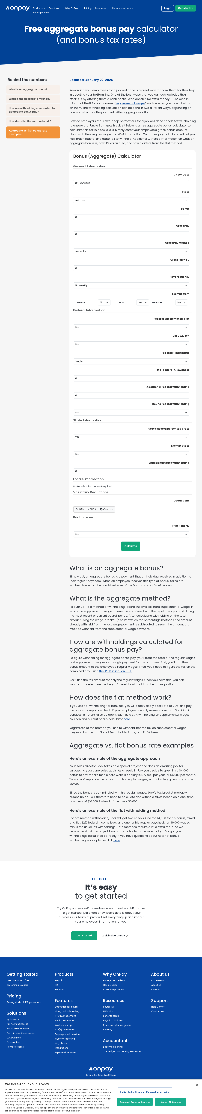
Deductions (181, 500)
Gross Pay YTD (179, 260)
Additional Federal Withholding (167, 387)
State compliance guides (117, 1025)
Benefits (59, 989)
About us (156, 985)
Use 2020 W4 (180, 336)
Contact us (157, 1011)
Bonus (185, 209)
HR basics (108, 1011)
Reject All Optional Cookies (135, 1101)
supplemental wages (130, 103)
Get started (185, 8)
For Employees (41, 12)
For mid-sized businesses (21, 1033)
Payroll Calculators (113, 1020)
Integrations (61, 1048)
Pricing (88, 8)
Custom (108, 509)
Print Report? (180, 526)
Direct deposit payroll (66, 1006)
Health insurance (64, 1020)
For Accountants (121, 8)
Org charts (61, 1043)
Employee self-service (67, 1034)
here (127, 719)
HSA (93, 509)
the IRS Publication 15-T (115, 671)
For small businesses (18, 1028)
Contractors (13, 1042)
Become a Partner (113, 1046)
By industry (13, 1019)
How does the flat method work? (30, 121)
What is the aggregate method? (29, 99)
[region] (101, 1096)
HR (56, 985)
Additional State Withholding (169, 463)
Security (107, 1029)
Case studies (110, 985)
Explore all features (65, 1052)
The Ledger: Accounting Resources (122, 1051)
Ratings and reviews (114, 980)
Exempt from (180, 294)
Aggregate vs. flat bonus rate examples (28, 132)
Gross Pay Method (177, 243)
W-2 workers (14, 1037)
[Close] (196, 1085)
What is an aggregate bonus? (28, 89)
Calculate (130, 546)
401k (81, 509)
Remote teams (15, 1046)
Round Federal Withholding (170, 404)
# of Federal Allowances (173, 370)
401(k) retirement (65, 1029)
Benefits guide (111, 1015)
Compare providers (114, 989)
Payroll (58, 980)
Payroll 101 (108, 1006)
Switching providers (17, 985)
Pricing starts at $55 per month (24, 1002)
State (185, 191)
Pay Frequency (179, 277)
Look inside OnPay (113, 935)
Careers (155, 989)
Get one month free (18, 980)
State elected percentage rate (168, 429)
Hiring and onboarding (67, 1011)
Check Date (181, 174)
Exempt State (180, 446)
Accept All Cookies (170, 1101)
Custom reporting (65, 1038)
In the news (157, 980)
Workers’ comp (63, 1025)
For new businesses (17, 1024)
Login (167, 8)
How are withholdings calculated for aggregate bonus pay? (32, 110)
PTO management (65, 1015)
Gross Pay (182, 226)
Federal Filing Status (175, 353)
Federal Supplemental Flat (171, 319)
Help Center (157, 1006)
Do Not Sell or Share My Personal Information (145, 1091)
